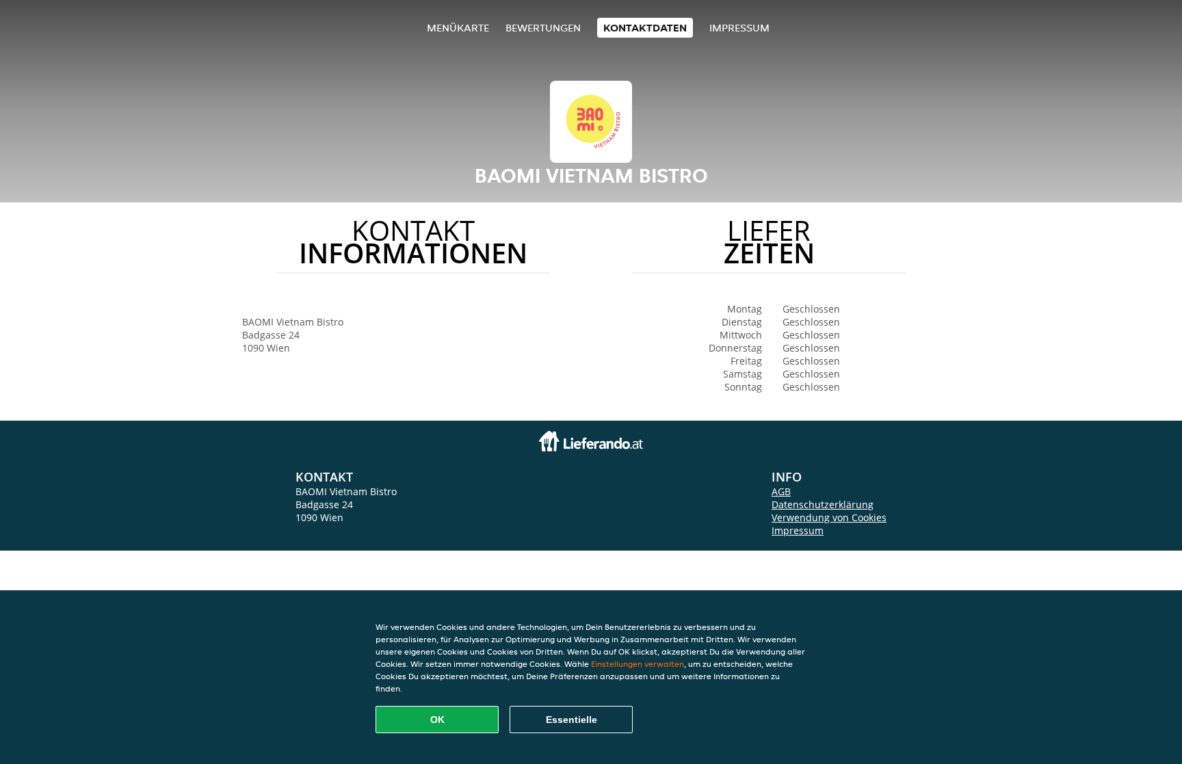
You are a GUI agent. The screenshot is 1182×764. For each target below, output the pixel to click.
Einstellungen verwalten (637, 664)
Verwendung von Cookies (829, 517)
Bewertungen (543, 28)
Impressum (739, 28)
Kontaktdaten (645, 28)
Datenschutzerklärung (823, 504)
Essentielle (571, 719)
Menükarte (458, 28)
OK (437, 719)
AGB (781, 491)
